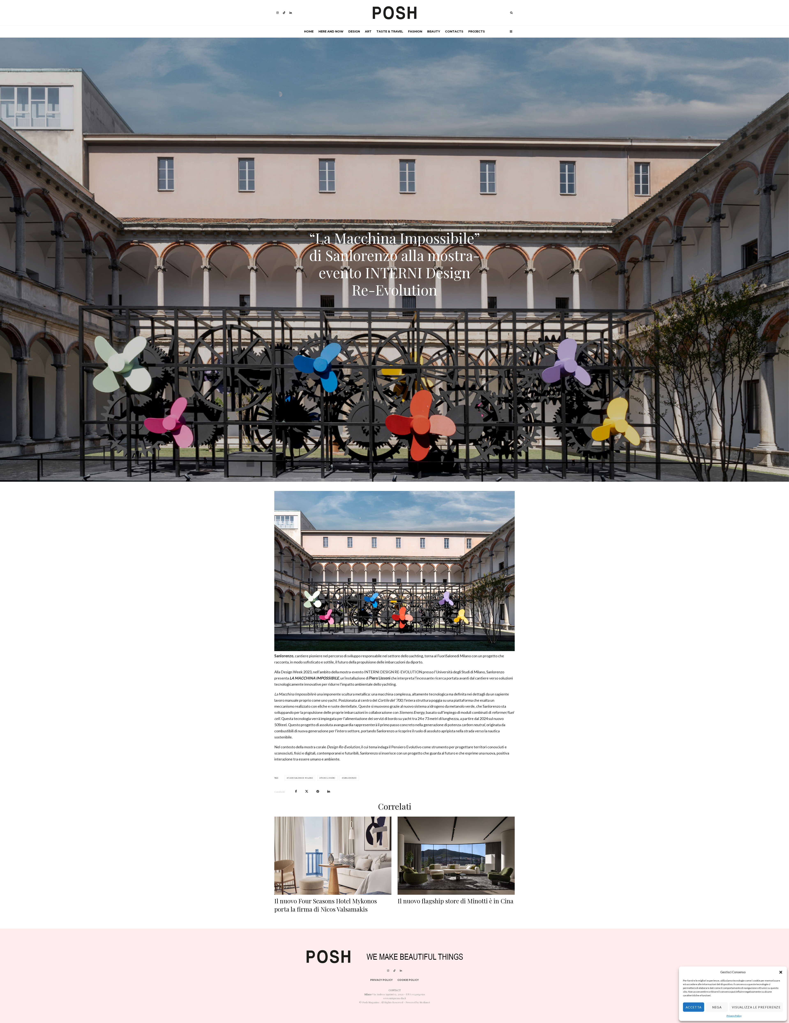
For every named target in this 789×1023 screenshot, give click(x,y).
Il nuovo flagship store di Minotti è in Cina (455, 901)
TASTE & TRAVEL (389, 31)
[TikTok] (284, 12)
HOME (309, 31)
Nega (717, 1007)
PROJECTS (476, 31)
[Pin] (317, 791)
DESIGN (354, 31)
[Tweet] (306, 791)
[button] (781, 972)
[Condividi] (296, 791)
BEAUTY (433, 31)
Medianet (425, 1002)
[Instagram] (277, 12)
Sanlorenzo (349, 778)
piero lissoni (328, 778)
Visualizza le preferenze (756, 1007)
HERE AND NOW (330, 31)
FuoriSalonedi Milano (300, 778)
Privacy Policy (734, 1015)
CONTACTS (454, 31)
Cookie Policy (408, 979)
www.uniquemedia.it (394, 998)
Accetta (693, 1007)
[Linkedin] (290, 12)
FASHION (415, 31)
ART (368, 31)
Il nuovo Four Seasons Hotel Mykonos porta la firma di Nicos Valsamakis (325, 905)
